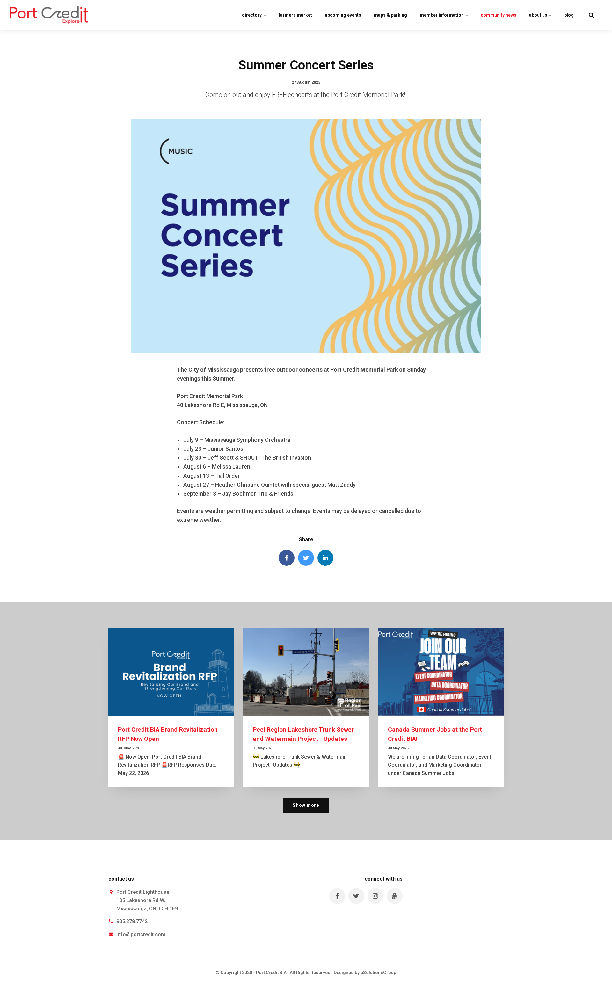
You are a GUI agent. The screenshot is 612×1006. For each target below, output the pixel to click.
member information (442, 15)
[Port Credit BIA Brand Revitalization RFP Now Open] (171, 672)
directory (252, 15)
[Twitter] (306, 558)
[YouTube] (395, 896)
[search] (591, 15)
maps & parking (390, 15)
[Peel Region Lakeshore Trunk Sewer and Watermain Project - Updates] (305, 672)
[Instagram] (375, 896)
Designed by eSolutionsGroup (365, 972)
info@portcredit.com (140, 934)
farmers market (295, 15)
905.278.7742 (132, 921)
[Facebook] (287, 558)
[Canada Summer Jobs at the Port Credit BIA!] (441, 672)
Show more (306, 805)
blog (569, 15)
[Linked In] (325, 558)
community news (498, 15)
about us (538, 15)
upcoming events (343, 15)
